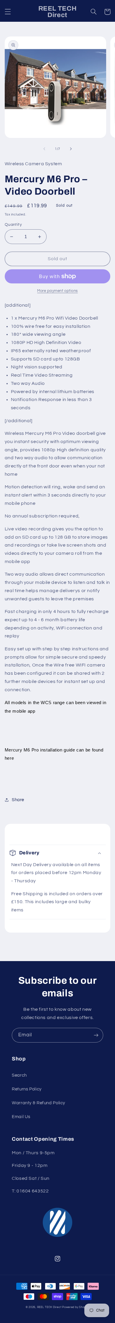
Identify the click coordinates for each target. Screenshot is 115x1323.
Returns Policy (27, 1089)
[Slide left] (44, 148)
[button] (7, 12)
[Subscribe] (96, 1035)
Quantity (13, 225)
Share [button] (18, 800)
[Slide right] (70, 148)
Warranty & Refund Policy (38, 1103)
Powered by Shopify (75, 1307)
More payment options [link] (57, 291)
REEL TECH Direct (49, 1307)
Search (19, 1075)
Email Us (21, 1117)
